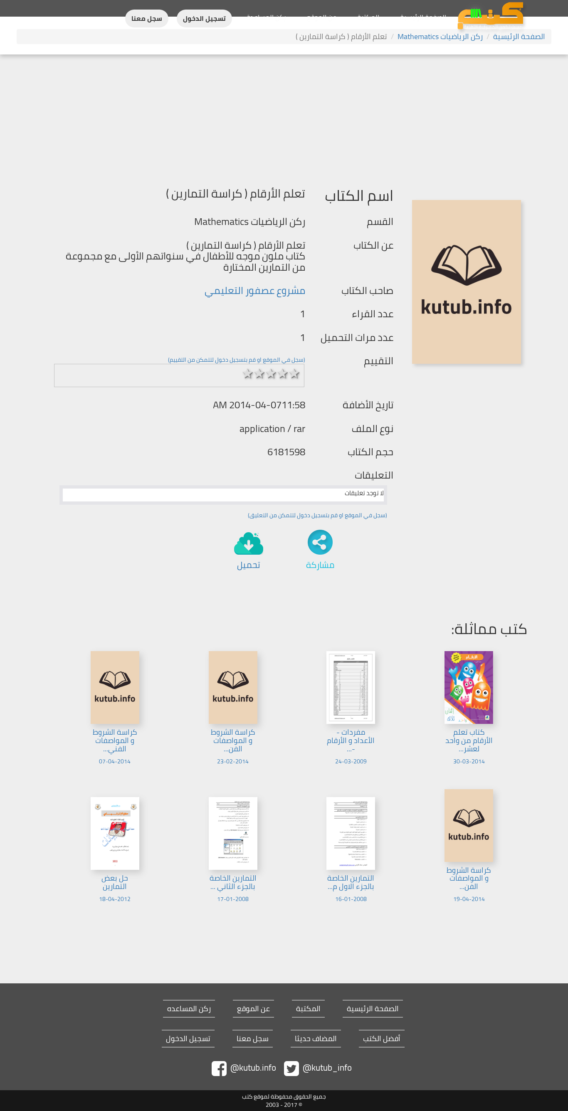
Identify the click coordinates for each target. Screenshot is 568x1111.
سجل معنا (146, 18)
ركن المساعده (189, 1008)
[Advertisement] (284, 117)
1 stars (248, 373)
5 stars (294, 373)
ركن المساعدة (266, 17)
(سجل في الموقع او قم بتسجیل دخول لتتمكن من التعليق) (317, 515)
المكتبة (368, 17)
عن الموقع (321, 17)
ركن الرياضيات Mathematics (440, 36)
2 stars (259, 373)
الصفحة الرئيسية (423, 17)
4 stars (283, 373)
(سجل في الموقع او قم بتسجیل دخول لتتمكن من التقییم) (236, 359)
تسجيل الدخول (204, 18)
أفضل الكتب (381, 1038)
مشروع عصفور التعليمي (255, 290)
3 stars (271, 373)
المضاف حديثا (316, 1038)
